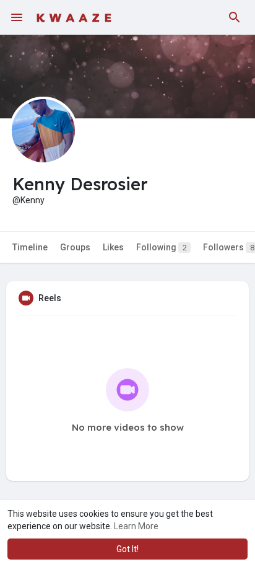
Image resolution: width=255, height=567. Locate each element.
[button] (234, 17)
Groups (75, 247)
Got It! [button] (127, 549)
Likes (113, 247)
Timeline (30, 247)
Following (161, 247)
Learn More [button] (136, 526)
